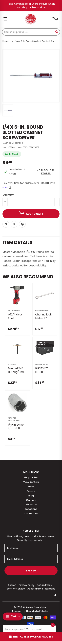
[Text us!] (12, 617)
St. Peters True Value (34, 607)
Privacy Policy (26, 585)
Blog (31, 495)
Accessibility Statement (41, 588)
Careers (31, 500)
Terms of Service (15, 588)
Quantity (8, 195)
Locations (31, 509)
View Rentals (31, 482)
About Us (31, 504)
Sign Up (31, 570)
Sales (31, 486)
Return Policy (44, 585)
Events (31, 491)
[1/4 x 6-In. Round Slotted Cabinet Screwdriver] (7, 110)
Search (12, 585)
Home (5, 41)
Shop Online (31, 477)
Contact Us (31, 513)
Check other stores (46, 171)
